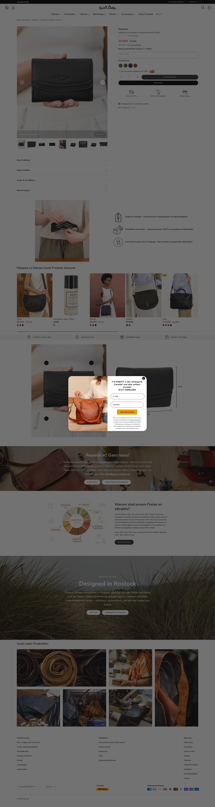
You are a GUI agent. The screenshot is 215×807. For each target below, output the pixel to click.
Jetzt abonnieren (127, 412)
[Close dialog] (143, 378)
